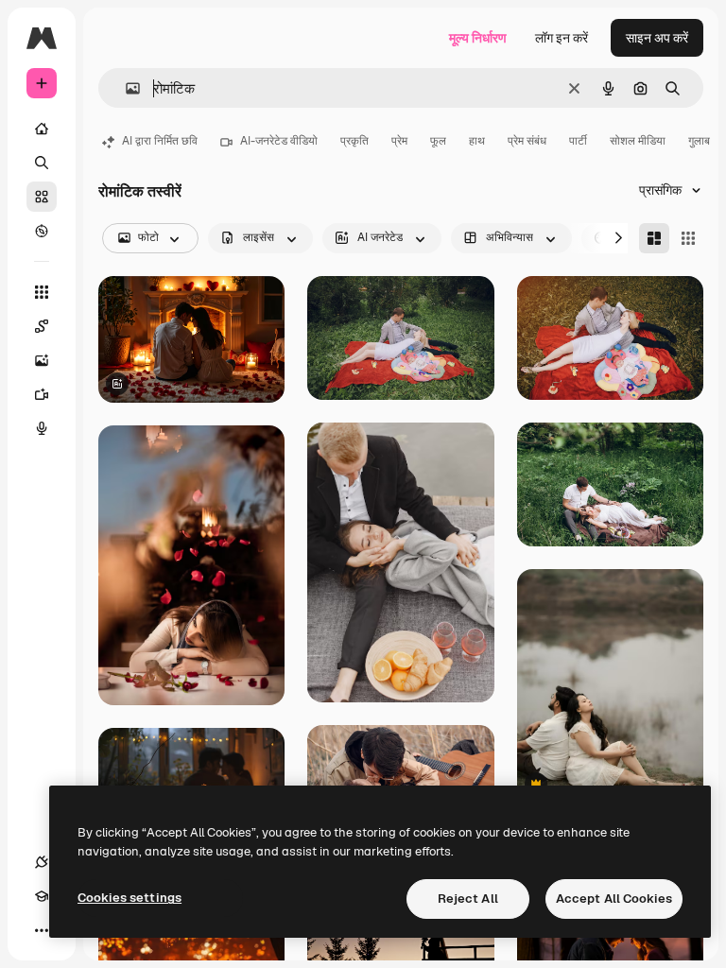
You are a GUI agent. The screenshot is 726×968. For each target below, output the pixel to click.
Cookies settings (130, 898)
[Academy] (41, 896)
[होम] (41, 128)
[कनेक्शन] (41, 862)
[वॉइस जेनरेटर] (41, 428)
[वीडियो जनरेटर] (41, 394)
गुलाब (699, 140)
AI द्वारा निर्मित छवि (160, 140)
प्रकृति (354, 140)
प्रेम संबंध (527, 140)
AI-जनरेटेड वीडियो (279, 140)
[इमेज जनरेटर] (41, 360)
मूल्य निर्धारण (478, 37)
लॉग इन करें (561, 37)
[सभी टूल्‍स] (41, 292)
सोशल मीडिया (638, 140)
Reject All (468, 898)
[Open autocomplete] (125, 88)
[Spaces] (41, 326)
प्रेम (399, 140)
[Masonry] (654, 238)
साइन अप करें (657, 37)
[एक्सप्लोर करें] (41, 231)
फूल (438, 140)
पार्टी (578, 140)
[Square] (688, 238)
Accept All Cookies (614, 898)
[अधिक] (41, 930)
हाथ (477, 140)
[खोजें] (41, 162)
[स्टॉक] (41, 197)
